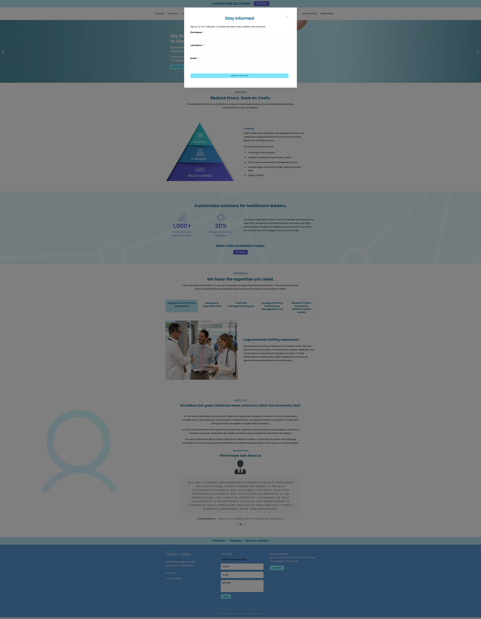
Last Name (197, 45)
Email (194, 58)
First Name (197, 32)
